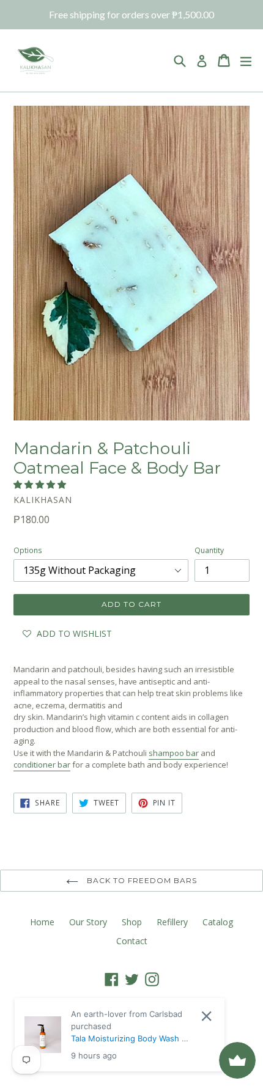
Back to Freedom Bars (140, 880)
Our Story (88, 922)
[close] (206, 1016)
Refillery (172, 922)
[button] (41, 484)
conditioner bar (41, 764)
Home (42, 922)
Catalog (217, 922)
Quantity (209, 550)
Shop (132, 922)
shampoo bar (174, 752)
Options (27, 550)
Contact (131, 941)
